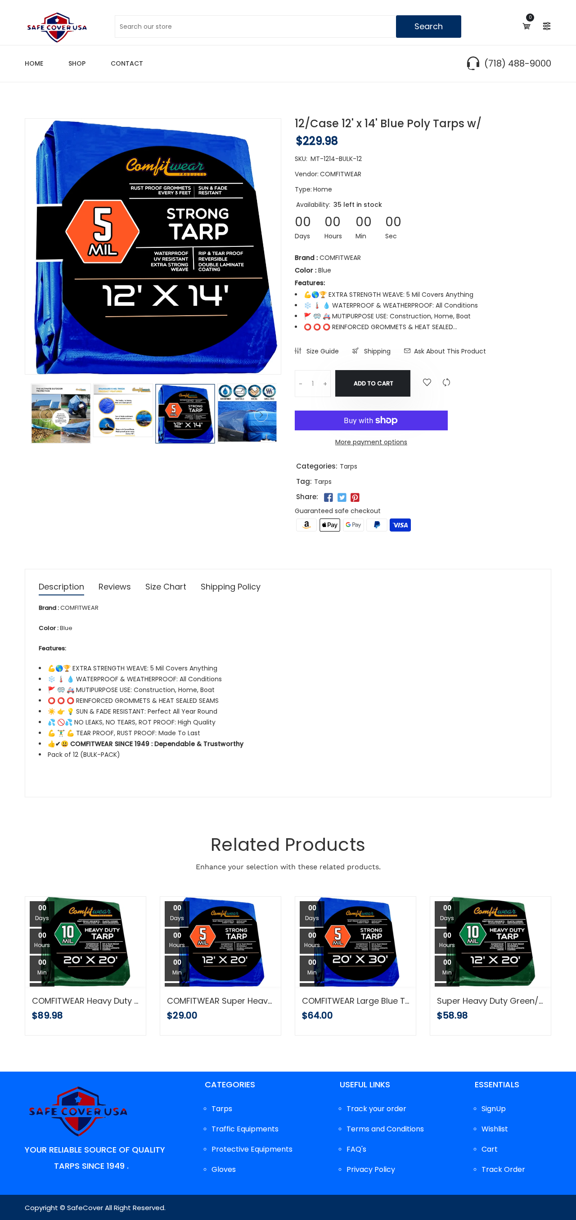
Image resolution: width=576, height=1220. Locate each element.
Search (428, 26)
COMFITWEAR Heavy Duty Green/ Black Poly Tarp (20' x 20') (85, 1001)
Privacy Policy (370, 1169)
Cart (490, 1149)
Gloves (224, 1169)
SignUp (494, 1109)
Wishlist (495, 1129)
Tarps (348, 466)
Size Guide (322, 351)
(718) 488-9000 (517, 63)
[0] (526, 26)
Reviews (115, 587)
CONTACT (127, 63)
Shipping (376, 351)
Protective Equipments (252, 1149)
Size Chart (165, 587)
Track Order (503, 1169)
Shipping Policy (231, 587)
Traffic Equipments (245, 1129)
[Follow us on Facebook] (328, 498)
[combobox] (288, 26)
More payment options (371, 442)
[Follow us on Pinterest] (355, 498)
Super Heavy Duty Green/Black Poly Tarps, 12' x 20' (490, 1001)
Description (61, 587)
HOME (34, 63)
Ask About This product (450, 351)
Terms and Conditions (385, 1129)
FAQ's (356, 1149)
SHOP (77, 63)
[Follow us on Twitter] (341, 498)
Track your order (376, 1109)
